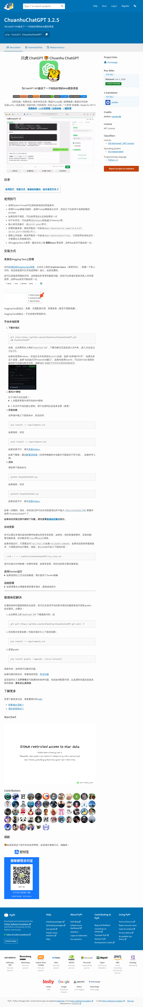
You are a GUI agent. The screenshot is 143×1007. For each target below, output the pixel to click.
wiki (40, 699)
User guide (50, 929)
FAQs (48, 939)
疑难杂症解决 (34, 189)
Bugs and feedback (102, 925)
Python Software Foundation (16, 924)
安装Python (34, 449)
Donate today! (10, 941)
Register (125, 6)
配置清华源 (31, 454)
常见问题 (44, 674)
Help (95, 6)
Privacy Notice (125, 932)
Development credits (103, 942)
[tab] (13, 47)
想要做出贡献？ (16, 704)
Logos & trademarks (78, 935)
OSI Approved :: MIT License (121, 143)
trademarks (60, 1001)
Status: (17, 934)
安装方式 (20, 189)
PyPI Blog (74, 921)
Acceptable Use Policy (125, 938)
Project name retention (51, 934)
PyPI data (109, 74)
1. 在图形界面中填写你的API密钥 (27, 400)
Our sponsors (76, 939)
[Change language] (135, 6)
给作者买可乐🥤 (51, 189)
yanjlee (115, 116)
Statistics (74, 931)
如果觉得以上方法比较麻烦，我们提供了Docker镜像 (32, 575)
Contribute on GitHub (100, 930)
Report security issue (128, 925)
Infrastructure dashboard (76, 927)
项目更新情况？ (16, 708)
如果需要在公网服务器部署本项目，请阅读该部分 (31, 586)
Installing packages (54, 921)
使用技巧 (9, 189)
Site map (130, 1001)
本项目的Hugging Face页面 (21, 267)
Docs (104, 6)
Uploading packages (54, 925)
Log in (114, 6)
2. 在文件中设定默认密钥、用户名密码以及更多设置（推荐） (41, 406)
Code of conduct (126, 929)
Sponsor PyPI (100, 938)
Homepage (112, 62)
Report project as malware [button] (121, 168)
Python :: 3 (113, 160)
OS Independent (115, 151)
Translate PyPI (101, 935)
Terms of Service (126, 921)
